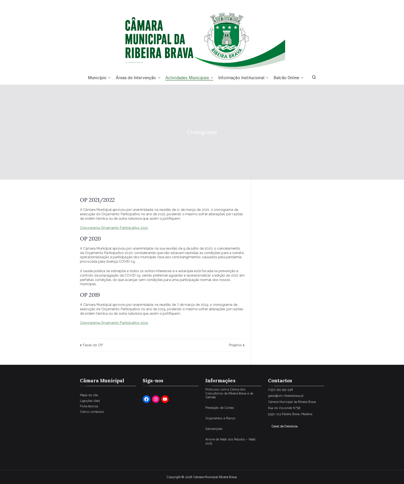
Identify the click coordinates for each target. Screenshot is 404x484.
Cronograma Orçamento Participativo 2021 (114, 228)
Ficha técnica (89, 406)
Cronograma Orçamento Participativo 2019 (114, 323)
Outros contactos (92, 411)
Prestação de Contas (219, 407)
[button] (108, 77)
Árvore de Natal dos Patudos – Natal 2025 (230, 441)
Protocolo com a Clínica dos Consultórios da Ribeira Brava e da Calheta (229, 393)
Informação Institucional (241, 77)
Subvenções (214, 429)
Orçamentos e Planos (220, 418)
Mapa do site (89, 395)
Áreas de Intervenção (136, 77)
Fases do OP (93, 345)
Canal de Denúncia (284, 426)
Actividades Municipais (187, 77)
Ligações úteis (90, 400)
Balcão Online (286, 77)
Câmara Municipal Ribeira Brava (215, 477)
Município (97, 77)
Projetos (235, 345)
